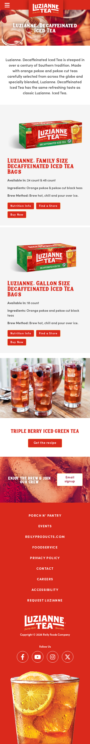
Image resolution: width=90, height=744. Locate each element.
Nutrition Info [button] (20, 205)
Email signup (70, 479)
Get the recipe (45, 442)
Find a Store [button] (48, 205)
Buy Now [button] (16, 214)
